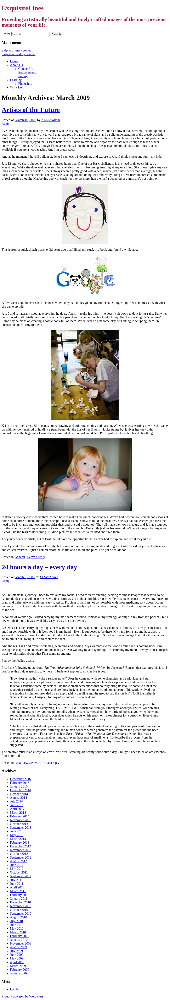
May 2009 (16, 958)
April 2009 (17, 962)
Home (14, 61)
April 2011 (17, 887)
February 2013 (19, 842)
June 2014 (16, 805)
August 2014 (18, 797)
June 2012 (16, 865)
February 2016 (19, 782)
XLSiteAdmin (50, 120)
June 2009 (16, 954)
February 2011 (19, 895)
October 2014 (19, 794)
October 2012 (19, 853)
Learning (16, 80)
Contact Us (25, 68)
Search (6, 34)
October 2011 (19, 872)
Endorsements (27, 72)
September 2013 (20, 827)
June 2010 (16, 924)
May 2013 (16, 835)
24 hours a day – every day (39, 567)
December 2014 (20, 790)
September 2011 (20, 876)
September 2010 (20, 913)
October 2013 (19, 824)
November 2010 (20, 906)
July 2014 (16, 801)
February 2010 (19, 936)
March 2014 (18, 812)
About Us (16, 65)
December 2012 (20, 846)
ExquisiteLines (23, 8)
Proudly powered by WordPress (22, 996)
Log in (14, 989)
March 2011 (18, 891)
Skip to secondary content (18, 54)
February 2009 (19, 969)
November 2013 (20, 820)
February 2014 (19, 816)
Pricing (23, 76)
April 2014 (17, 809)
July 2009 (16, 951)
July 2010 (16, 921)
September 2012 (20, 857)
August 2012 (18, 861)
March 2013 (18, 838)
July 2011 (16, 880)
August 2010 (18, 917)
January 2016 (19, 786)
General (20, 557)
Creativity (21, 762)
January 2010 (19, 939)
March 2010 (18, 932)
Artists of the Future (31, 109)
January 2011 (18, 898)
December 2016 (20, 779)
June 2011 (16, 883)
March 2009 (18, 966)
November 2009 (20, 943)
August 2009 (18, 947)
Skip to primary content (17, 50)
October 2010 (19, 910)
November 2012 (20, 850)
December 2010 (20, 902)
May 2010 (16, 928)
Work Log (16, 87)
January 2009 (19, 973)
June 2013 (16, 831)
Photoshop (25, 83)
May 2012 (16, 868)
